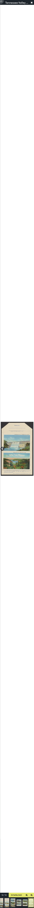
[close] (32, 2)
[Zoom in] (26, 895)
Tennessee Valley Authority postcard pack (17, 2)
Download (16, 895)
